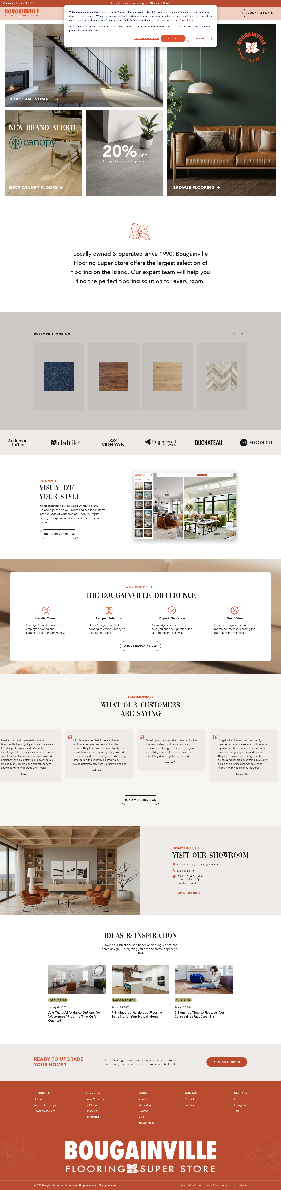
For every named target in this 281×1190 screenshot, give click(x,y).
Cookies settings (146, 38)
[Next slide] (242, 334)
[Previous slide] (234, 334)
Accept (173, 38)
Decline (199, 38)
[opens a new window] (175, 865)
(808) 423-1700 (186, 871)
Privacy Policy (186, 20)
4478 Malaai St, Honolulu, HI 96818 (197, 864)
